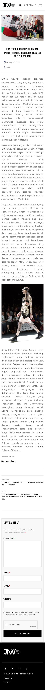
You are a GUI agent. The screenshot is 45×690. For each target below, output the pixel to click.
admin (8, 67)
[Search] (20, 5)
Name (7, 573)
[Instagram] (20, 668)
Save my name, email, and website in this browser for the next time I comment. (22, 613)
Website (7, 599)
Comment (9, 538)
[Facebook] (6, 668)
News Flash (9, 461)
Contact (7, 683)
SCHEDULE (30, 5)
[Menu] (40, 5)
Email (7, 586)
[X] (12, 668)
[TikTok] (26, 668)
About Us (8, 679)
